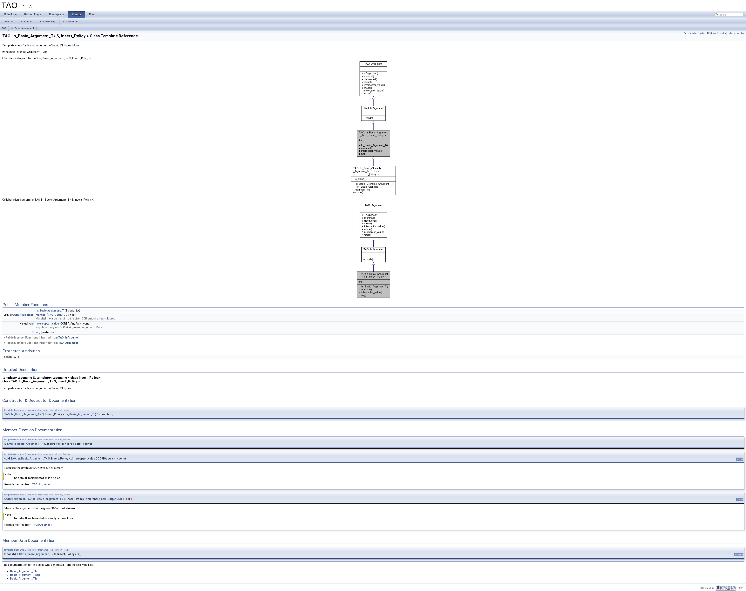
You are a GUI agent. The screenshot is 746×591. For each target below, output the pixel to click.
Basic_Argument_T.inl (24, 578)
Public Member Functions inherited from (42, 337)
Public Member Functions (695, 33)
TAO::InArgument (69, 337)
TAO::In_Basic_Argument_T (22, 414)
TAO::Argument (68, 342)
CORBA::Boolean (23, 314)
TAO (4, 28)
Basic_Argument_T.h (23, 571)
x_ (19, 356)
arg (38, 332)
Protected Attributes (717, 33)
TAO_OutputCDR (58, 314)
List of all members (736, 33)
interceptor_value (47, 323)
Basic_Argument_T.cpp (25, 574)
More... (76, 45)
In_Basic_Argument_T (22, 28)
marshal (41, 314)
